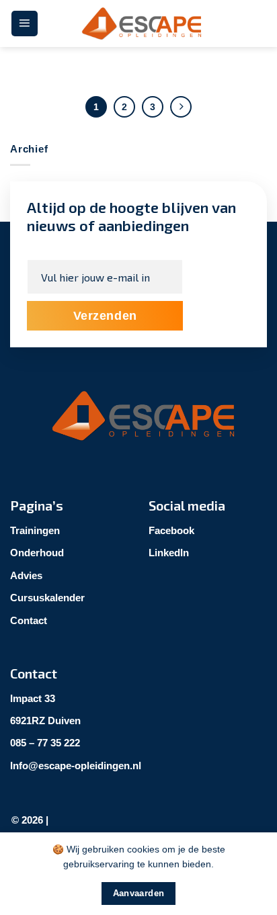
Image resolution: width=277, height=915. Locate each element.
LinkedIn (169, 552)
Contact (28, 620)
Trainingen (35, 530)
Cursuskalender (47, 597)
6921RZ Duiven (45, 720)
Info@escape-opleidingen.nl (75, 765)
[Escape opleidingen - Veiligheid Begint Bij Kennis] (138, 23)
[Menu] (24, 23)
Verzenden (105, 315)
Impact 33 (32, 698)
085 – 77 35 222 (45, 742)
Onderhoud (37, 552)
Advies (26, 575)
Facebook (171, 530)
